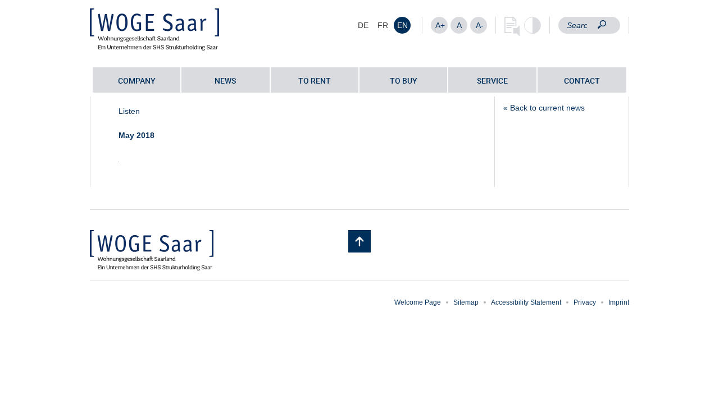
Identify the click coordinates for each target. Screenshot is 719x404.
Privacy (585, 302)
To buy (403, 80)
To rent (314, 80)
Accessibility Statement (526, 302)
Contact (582, 80)
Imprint (618, 302)
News (225, 80)
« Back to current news (544, 107)
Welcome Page (417, 302)
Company (137, 80)
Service (492, 80)
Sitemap (466, 302)
